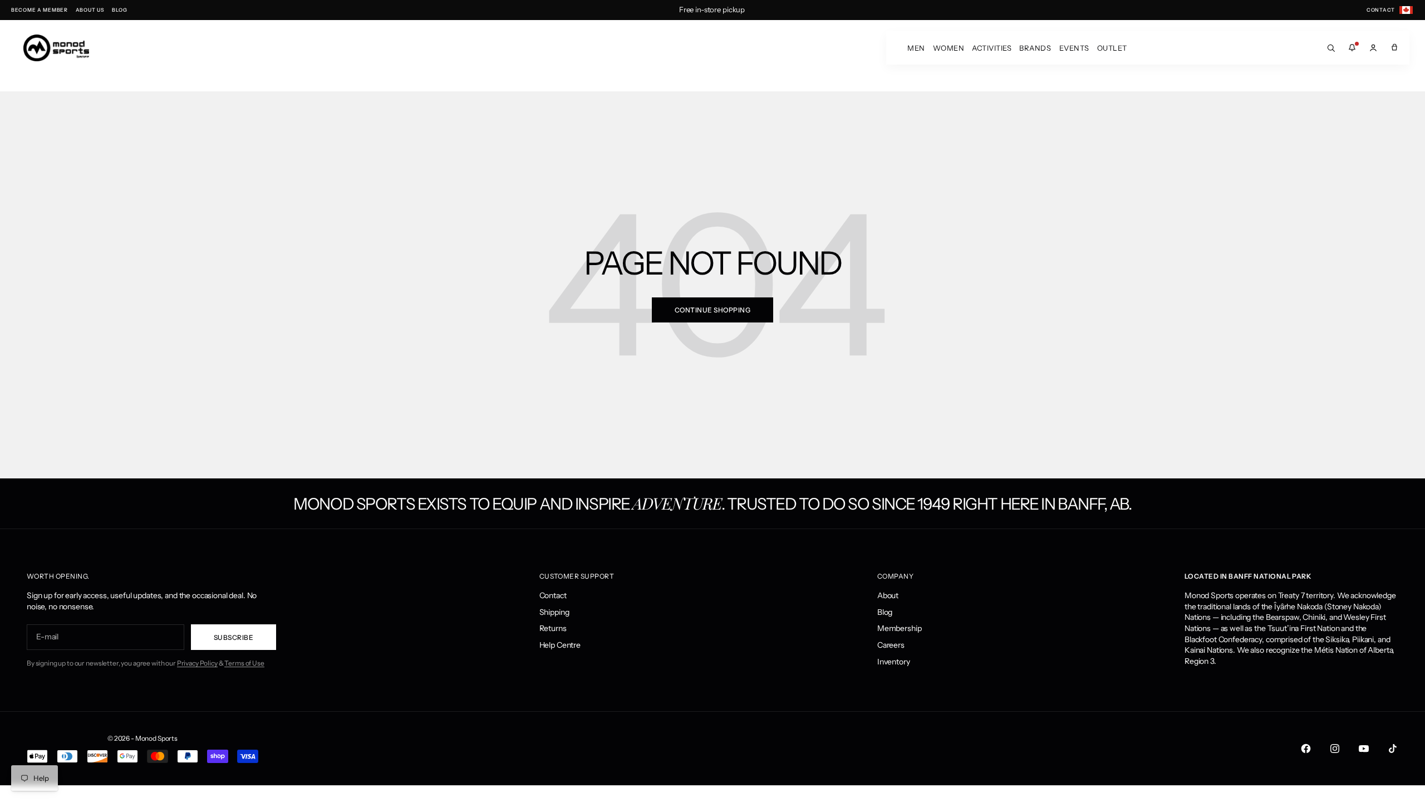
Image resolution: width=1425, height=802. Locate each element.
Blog (884, 612)
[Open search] (1331, 47)
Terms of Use (244, 663)
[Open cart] (1394, 47)
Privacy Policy (197, 663)
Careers (891, 645)
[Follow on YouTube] (1363, 748)
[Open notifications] (1352, 47)
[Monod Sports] (56, 48)
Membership (899, 628)
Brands (1035, 47)
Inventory (893, 662)
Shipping (554, 612)
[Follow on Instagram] (1334, 748)
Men (916, 47)
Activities (991, 47)
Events (1074, 47)
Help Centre (560, 645)
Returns (553, 628)
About (887, 595)
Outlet (1112, 47)
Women (949, 47)
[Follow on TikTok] (1392, 748)
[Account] (1373, 47)
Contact (553, 595)
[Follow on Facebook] (1305, 748)
